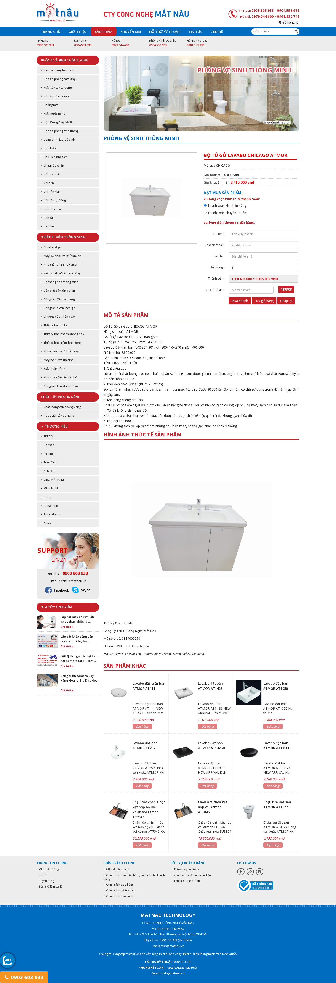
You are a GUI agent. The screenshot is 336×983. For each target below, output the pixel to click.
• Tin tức (42, 875)
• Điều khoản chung (116, 869)
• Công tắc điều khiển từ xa (59, 386)
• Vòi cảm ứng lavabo (56, 96)
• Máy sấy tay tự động (56, 87)
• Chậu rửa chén (52, 166)
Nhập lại (286, 301)
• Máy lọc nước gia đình (57, 360)
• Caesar (47, 445)
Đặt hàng (142, 726)
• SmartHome (50, 514)
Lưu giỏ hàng (264, 301)
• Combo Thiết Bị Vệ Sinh (58, 139)
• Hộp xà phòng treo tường (59, 131)
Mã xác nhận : (214, 290)
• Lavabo (47, 226)
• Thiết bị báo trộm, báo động (61, 343)
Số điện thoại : (214, 245)
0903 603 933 (26, 977)
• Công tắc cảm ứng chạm (58, 290)
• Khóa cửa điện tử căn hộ (59, 377)
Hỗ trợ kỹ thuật (164, 31)
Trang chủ (50, 31)
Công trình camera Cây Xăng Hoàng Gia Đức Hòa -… (79, 680)
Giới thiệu (78, 31)
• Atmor (46, 523)
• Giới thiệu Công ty (49, 869)
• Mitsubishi (49, 488)
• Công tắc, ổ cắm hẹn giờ (58, 308)
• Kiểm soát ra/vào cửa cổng (60, 273)
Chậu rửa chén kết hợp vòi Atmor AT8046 (212, 807)
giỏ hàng (290, 22)
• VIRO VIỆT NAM (52, 480)
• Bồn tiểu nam (51, 209)
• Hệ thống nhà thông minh (59, 282)
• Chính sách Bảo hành (118, 896)
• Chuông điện (51, 247)
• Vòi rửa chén (51, 174)
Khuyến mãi (130, 31)
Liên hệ (217, 31)
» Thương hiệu (54, 426)
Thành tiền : (216, 278)
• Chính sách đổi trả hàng (120, 890)
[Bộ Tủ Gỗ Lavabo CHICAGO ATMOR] (201, 529)
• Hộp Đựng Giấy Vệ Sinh (58, 122)
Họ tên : (218, 234)
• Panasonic (49, 506)
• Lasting (47, 454)
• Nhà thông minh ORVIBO (59, 264)
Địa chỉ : (218, 256)
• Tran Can (48, 462)
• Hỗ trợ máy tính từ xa (185, 869)
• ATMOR (47, 471)
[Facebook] (241, 871)
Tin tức (195, 31)
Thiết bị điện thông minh (63, 237)
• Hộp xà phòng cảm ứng (58, 79)
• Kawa (46, 497)
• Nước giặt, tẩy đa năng (57, 415)
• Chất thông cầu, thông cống (61, 407)
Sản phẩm (103, 31)
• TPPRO (47, 436)
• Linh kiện (48, 148)
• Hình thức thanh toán (185, 881)
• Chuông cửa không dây (58, 316)
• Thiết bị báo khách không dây (62, 334)
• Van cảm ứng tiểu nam (57, 70)
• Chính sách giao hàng (118, 885)
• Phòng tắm (49, 105)
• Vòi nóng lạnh (51, 192)
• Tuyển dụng (45, 881)
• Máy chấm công (53, 369)
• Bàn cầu (48, 218)
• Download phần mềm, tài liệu (190, 875)
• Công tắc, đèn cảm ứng (58, 299)
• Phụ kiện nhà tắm (54, 157)
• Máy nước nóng (53, 113)
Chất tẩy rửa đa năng (60, 397)
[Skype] (259, 871)
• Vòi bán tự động (53, 200)
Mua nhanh (239, 301)
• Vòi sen (47, 183)
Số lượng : (217, 267)
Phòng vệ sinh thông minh (64, 60)
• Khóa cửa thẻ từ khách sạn (60, 351)
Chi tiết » (67, 627)
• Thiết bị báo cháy (54, 325)
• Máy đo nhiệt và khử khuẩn (61, 256)
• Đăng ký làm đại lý (49, 886)
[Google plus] (250, 871)
